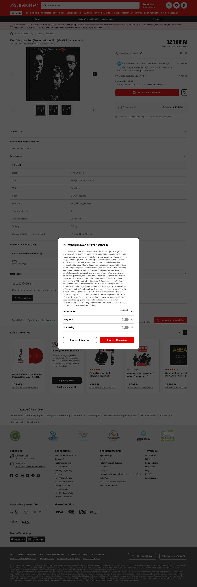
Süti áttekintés (91, 305)
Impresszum (79, 305)
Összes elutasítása (80, 340)
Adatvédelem (68, 305)
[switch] (125, 319)
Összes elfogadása (117, 340)
